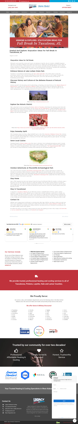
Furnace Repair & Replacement (38, 256)
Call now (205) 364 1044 (11, 1)
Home (7, 12)
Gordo (13, 316)
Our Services (24, 12)
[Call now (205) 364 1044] (5, 1)
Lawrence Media (7, 423)
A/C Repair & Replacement (37, 253)
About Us (48, 12)
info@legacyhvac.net (25, 1)
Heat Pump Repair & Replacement (39, 260)
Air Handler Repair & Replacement (39, 258)
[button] (5, 234)
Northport (14, 311)
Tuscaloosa (14, 310)
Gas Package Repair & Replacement (39, 255)
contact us (8, 265)
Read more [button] (8, 239)
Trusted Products (14, 12)
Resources (41, 12)
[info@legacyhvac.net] (19, 1)
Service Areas (33, 12)
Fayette (48, 310)
